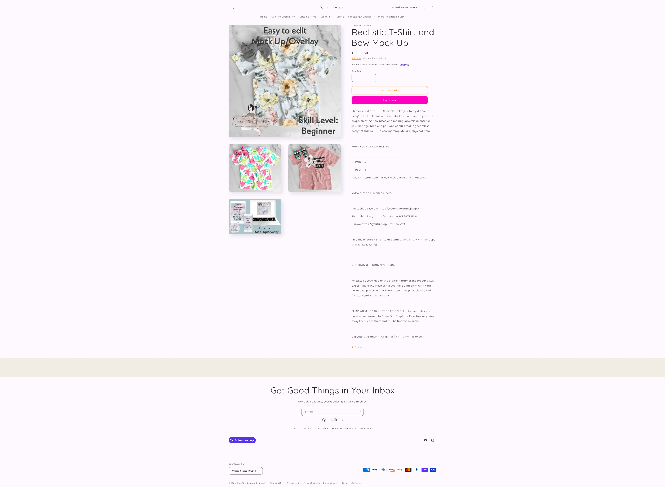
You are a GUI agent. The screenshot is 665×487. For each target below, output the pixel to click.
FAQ (296, 428)
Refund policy (276, 483)
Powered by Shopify (257, 483)
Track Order (321, 428)
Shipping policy (330, 483)
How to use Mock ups (343, 428)
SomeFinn (242, 483)
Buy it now (390, 100)
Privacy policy (293, 483)
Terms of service (312, 483)
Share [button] (358, 347)
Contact (306, 428)
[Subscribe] (359, 412)
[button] (232, 7)
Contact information (352, 483)
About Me (365, 428)
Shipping (356, 58)
